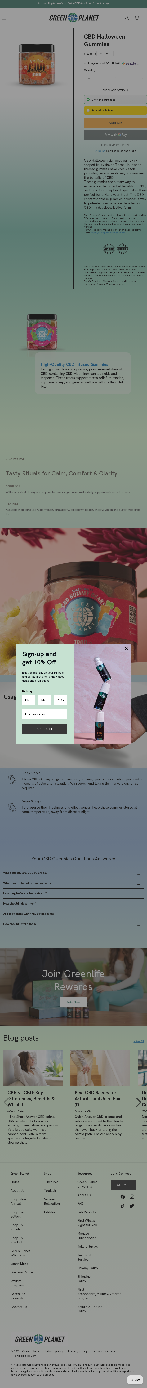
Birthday (27, 691)
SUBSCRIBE (45, 729)
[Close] (126, 648)
